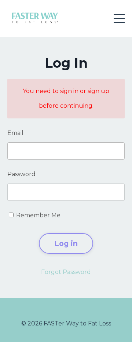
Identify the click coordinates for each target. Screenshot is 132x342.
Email (15, 132)
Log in (66, 243)
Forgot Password (66, 271)
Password (21, 174)
